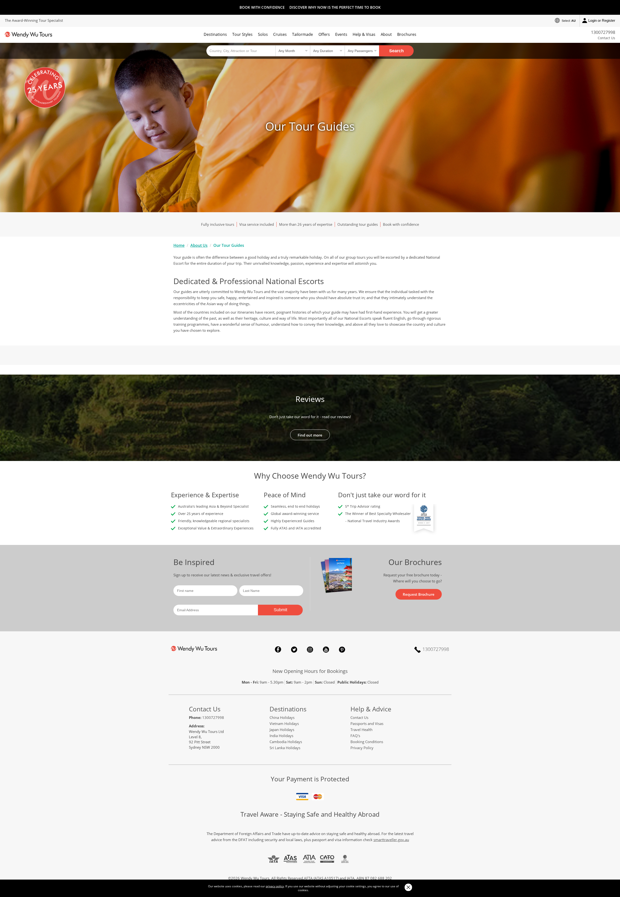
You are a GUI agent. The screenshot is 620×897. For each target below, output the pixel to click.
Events (341, 34)
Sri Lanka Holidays (285, 747)
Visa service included (256, 224)
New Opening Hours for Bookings (310, 671)
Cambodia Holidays (286, 741)
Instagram (310, 649)
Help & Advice (370, 709)
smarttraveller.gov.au (391, 839)
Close (408, 887)
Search (396, 50)
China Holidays (282, 717)
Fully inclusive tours (217, 224)
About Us (199, 245)
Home (179, 245)
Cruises (280, 34)
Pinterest (342, 649)
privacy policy (275, 886)
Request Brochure (418, 594)
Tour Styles (242, 34)
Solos (263, 34)
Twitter (294, 649)
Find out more (310, 435)
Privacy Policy (361, 747)
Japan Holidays (282, 729)
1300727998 (603, 32)
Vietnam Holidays (284, 723)
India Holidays (281, 735)
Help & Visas (364, 34)
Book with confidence (401, 224)
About (386, 34)
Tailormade (302, 34)
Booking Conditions (366, 741)
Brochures (406, 34)
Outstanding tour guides (357, 224)
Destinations (215, 34)
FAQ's (355, 735)
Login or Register (601, 20)
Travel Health (361, 729)
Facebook (278, 649)
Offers (324, 34)
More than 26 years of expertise (305, 224)
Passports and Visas (366, 723)
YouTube (326, 649)
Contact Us (606, 38)
